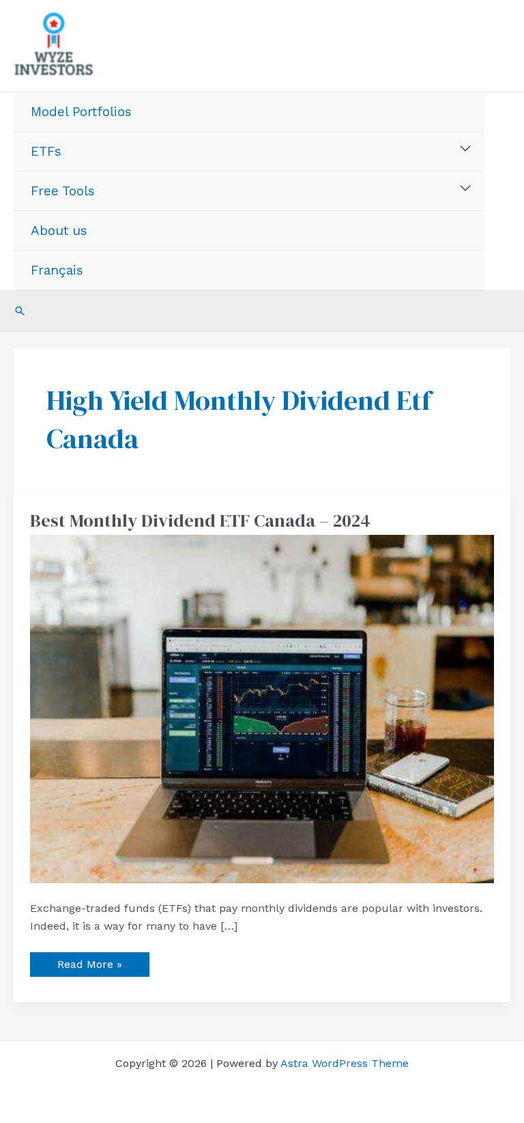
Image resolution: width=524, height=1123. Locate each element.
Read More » (89, 961)
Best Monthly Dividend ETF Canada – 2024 (200, 520)
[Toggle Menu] (465, 149)
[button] (20, 311)
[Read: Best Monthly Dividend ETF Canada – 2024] (262, 708)
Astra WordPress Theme (344, 1063)
